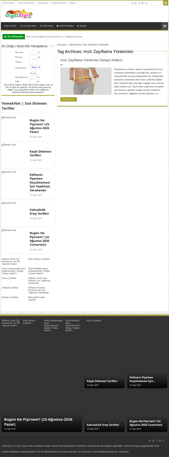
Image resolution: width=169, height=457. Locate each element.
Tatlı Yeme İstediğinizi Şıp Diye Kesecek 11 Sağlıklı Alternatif (54, 36)
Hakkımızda (43, 3)
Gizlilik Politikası (58, 3)
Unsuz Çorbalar (9, 278)
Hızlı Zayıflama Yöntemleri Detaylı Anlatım (91, 60)
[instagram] (146, 3)
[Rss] (132, 3)
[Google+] (136, 3)
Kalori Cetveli (8, 3)
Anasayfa (61, 44)
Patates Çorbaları (10, 297)
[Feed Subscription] (166, 51)
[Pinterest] (142, 3)
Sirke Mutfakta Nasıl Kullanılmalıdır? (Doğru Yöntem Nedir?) (39, 271)
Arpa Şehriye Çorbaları (39, 259)
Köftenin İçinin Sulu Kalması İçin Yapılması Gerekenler (39, 280)
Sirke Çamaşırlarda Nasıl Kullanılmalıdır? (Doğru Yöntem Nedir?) (14, 271)
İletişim (72, 3)
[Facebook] (140, 3)
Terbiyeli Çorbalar (10, 287)
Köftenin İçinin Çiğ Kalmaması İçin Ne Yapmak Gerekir (11, 261)
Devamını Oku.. (68, 99)
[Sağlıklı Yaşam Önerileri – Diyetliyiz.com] (19, 13)
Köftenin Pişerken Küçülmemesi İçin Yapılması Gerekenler (38, 290)
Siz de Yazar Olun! (26, 3)
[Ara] (165, 2)
